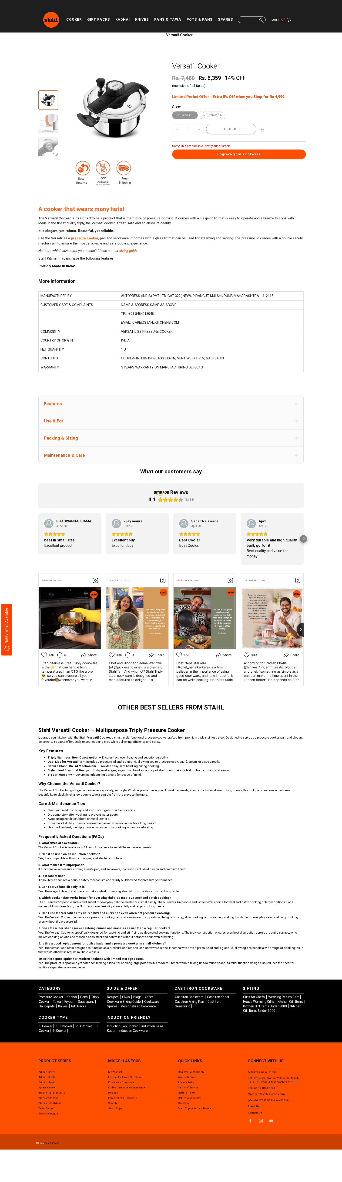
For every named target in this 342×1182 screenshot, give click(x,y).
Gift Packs (98, 19)
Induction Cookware (133, 1030)
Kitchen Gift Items (291, 1001)
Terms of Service (188, 1087)
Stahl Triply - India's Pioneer (195, 1108)
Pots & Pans (200, 19)
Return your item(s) (189, 1098)
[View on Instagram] (95, 580)
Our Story (183, 1103)
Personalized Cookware (138, 1006)
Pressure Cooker (51, 997)
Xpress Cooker (47, 1087)
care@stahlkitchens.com (270, 1094)
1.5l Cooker (64, 1026)
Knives (142, 19)
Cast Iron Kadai (218, 997)
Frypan (69, 1001)
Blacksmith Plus (48, 1098)
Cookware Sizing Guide (124, 1001)
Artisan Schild (47, 1077)
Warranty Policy (187, 1077)
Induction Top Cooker (123, 1026)
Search (112, 1103)
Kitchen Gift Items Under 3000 (265, 1006)
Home (154, 35)
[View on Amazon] (49, 523)
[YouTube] (271, 1121)
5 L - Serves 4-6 (212, 115)
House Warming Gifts (259, 1001)
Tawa (57, 1001)
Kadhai (122, 19)
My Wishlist (115, 1072)
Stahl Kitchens (51, 1143)
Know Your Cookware (121, 1082)
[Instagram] (261, 1121)
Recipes (113, 997)
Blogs (137, 997)
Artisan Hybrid (47, 1082)
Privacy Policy (186, 1082)
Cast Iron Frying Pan (190, 1001)
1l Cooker (46, 1026)
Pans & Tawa (167, 19)
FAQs (126, 997)
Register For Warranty (191, 1072)
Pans (84, 997)
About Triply (115, 1108)
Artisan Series (46, 1072)
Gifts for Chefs (254, 997)
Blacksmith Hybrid (49, 1103)
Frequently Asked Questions (125, 1077)
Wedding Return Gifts (283, 997)
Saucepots (47, 1006)
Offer (149, 997)
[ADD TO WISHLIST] (262, 130)
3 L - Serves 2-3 (185, 115)
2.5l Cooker (84, 1026)
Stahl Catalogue (48, 1113)
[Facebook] (250, 1121)
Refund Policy (186, 1092)
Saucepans (86, 1001)
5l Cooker (60, 1030)
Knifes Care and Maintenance (126, 1087)
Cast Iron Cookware (189, 997)
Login (275, 19)
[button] (171, 403)
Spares (225, 19)
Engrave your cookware (239, 154)
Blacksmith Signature (51, 1092)
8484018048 (269, 1088)
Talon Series (45, 1108)
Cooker (74, 19)
